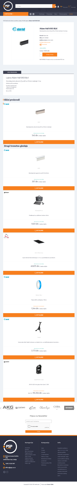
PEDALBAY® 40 (39, 210)
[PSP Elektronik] (8, 6)
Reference (43, 465)
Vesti (42, 448)
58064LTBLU (39, 295)
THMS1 (39, 337)
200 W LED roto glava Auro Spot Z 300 (39, 384)
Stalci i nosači (28, 456)
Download (44, 44)
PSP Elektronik (6, 20)
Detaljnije (39, 188)
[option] (8, 408)
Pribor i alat (27, 463)
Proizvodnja (49, 14)
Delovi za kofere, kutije (16, 20)
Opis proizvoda (12, 72)
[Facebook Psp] (31, 14)
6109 (39, 168)
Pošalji (38, 431)
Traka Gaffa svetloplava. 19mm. (39, 300)
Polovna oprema (63, 14)
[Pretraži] (54, 6)
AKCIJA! (71, 14)
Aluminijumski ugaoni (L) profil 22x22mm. (39, 173)
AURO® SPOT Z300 (39, 379)
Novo (56, 14)
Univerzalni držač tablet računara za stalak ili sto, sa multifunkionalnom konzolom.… (39, 342)
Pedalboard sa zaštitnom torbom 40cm (39, 215)
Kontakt (43, 452)
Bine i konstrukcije (29, 451)
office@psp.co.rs (10, 467)
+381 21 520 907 (10, 463)
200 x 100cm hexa (39, 252)
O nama (43, 450)
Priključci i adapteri (29, 460)
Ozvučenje (27, 447)
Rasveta (27, 449)
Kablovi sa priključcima (30, 461)
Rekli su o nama (44, 456)
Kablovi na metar (29, 458)
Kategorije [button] (9, 14)
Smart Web (50, 484)
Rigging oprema (28, 453)
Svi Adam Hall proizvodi (45, 42)
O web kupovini (45, 454)
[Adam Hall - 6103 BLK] (22, 43)
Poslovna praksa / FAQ (46, 463)
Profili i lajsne (25, 20)
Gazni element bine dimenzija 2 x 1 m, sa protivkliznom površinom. (38, 257)
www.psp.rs (63, 450)
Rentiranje (41, 14)
